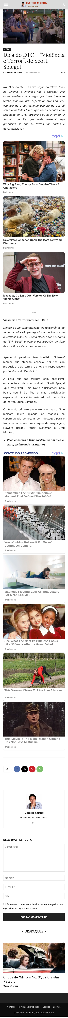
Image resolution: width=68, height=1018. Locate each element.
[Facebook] (17, 769)
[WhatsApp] (39, 769)
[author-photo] (34, 808)
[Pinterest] (32, 769)
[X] (24, 769)
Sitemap (57, 1006)
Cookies (46, 1006)
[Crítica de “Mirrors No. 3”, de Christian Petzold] (34, 958)
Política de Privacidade (28, 1006)
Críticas (7, 49)
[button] (5, 4)
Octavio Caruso (14, 72)
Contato (11, 1006)
